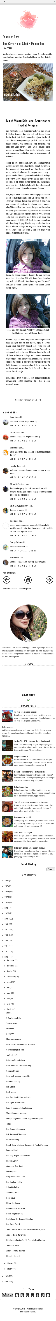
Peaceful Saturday (13, 1081)
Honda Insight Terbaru (14, 1213)
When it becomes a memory (16, 1113)
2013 (6, 951)
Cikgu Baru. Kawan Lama (15, 1176)
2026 (7, 880)
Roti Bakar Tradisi (13, 1224)
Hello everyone (7, 727)
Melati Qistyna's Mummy (19, 505)
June (8, 993)
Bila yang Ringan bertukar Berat (18, 1155)
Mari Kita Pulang (12, 1139)
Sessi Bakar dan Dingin (23, 832)
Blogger (32, 1311)
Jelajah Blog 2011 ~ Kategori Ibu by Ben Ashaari (32, 741)
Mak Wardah (14, 557)
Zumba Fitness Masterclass (16, 1234)
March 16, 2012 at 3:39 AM (23, 440)
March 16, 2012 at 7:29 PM (23, 535)
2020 (7, 913)
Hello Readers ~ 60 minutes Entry (18, 1065)
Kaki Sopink (10, 1086)
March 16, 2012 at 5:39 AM (23, 498)
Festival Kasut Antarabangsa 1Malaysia (20, 1044)
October (10, 971)
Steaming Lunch (12, 1192)
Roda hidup (10, 1197)
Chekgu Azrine (15, 542)
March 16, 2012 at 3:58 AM (23, 458)
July (8, 987)
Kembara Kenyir (12, 1150)
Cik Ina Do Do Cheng (17, 484)
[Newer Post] (6, 582)
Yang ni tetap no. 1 (21, 756)
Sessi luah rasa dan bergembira (18, 1076)
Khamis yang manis (13, 1039)
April (8, 1003)
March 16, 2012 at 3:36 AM (23, 425)
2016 (6, 935)
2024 (7, 891)
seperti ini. (29, 169)
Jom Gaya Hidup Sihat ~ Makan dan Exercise (23, 45)
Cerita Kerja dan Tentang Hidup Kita (19, 1219)
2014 (6, 946)
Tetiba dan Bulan (12, 1245)
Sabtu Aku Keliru (12, 1187)
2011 (6, 1276)
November (10, 965)
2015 (6, 940)
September (11, 976)
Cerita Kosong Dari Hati (15, 1049)
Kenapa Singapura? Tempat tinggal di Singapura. (24, 1118)
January (9, 1268)
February (10, 1263)
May (8, 998)
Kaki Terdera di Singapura (16, 1134)
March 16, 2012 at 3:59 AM (23, 477)
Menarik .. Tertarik (13, 1256)
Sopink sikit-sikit (12, 1070)
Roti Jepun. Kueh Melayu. (15, 1102)
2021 (6, 907)
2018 (6, 924)
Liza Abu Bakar (15, 465)
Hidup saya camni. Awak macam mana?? (29, 847)
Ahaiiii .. (9, 1012)
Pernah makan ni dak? (22, 817)
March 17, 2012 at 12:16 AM (23, 550)
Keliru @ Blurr (11, 1171)
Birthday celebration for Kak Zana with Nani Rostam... (26, 1240)
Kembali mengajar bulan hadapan (19, 1107)
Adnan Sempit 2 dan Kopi (15, 1250)
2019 (6, 918)
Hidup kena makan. (21, 787)
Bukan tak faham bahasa (15, 1060)
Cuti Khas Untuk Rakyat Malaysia (18, 1097)
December (10, 960)
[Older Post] (49, 582)
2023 (7, 897)
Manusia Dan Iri (12, 1160)
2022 (7, 902)
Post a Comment (9, 572)
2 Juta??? (10, 1033)
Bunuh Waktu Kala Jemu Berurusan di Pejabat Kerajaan (27, 1145)
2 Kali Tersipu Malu (13, 1018)
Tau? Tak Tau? (11, 1055)
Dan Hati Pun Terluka (14, 1182)
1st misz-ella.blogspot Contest (25, 711)
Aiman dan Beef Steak (14, 1166)
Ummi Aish (14, 417)
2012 (6, 956)
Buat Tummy (11, 1092)
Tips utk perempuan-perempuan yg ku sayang (31, 802)
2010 (6, 1281)
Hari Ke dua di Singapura (15, 1129)
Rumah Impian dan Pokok (16, 1208)
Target (8, 1123)
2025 (7, 886)
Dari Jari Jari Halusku (35, 1308)
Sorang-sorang (12, 1023)
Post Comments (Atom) (22, 588)
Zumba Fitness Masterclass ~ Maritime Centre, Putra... (26, 1229)
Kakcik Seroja (15, 432)
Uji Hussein (14, 447)
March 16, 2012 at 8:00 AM (23, 513)
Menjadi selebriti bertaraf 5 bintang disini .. (30, 771)
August (9, 982)
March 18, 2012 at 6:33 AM (23, 565)
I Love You (10, 1028)
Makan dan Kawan (13, 1203)
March (9, 1009)
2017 (6, 929)
